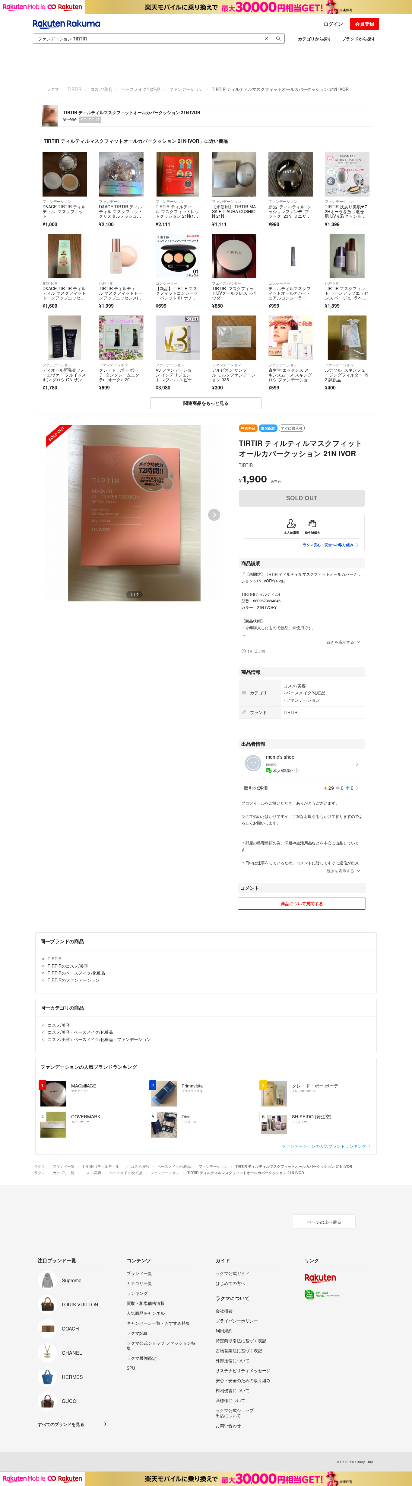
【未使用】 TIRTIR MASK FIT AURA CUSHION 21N (234, 211)
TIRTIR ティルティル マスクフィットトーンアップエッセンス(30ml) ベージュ (121, 295)
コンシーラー (166, 283)
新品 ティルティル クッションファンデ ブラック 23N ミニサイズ (289, 213)
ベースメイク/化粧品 (140, 89)
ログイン (333, 23)
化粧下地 (50, 283)
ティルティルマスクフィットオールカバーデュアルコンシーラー (289, 293)
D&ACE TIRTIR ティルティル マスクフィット (64, 211)
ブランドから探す (359, 39)
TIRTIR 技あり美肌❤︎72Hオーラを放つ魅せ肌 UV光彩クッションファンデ (346, 213)
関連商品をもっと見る (206, 403)
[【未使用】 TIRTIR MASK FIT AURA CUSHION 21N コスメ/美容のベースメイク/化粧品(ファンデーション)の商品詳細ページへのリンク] (234, 174)
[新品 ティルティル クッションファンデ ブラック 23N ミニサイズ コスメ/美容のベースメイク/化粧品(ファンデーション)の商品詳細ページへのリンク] (290, 174)
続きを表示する (340, 642)
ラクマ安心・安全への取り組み (328, 544)
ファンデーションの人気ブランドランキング (324, 1146)
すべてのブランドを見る (61, 1424)
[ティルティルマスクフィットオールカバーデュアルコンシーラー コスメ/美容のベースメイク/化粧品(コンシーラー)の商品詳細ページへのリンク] (290, 256)
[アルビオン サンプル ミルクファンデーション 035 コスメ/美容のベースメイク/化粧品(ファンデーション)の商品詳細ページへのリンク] (234, 337)
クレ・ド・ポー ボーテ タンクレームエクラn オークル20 (119, 374)
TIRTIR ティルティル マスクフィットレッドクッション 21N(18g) (177, 213)
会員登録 (364, 23)
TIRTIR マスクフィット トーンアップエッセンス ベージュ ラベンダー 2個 (346, 295)
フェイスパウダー (226, 283)
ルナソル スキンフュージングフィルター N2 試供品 (346, 374)
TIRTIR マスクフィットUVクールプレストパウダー (234, 293)
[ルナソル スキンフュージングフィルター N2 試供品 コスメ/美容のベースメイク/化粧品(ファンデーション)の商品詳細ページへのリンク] (347, 337)
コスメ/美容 (101, 89)
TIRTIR (74, 89)
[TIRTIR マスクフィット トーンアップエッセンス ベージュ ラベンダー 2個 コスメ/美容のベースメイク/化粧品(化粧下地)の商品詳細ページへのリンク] (347, 256)
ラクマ (52, 89)
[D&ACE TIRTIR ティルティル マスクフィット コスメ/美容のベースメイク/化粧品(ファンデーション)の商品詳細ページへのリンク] (65, 174)
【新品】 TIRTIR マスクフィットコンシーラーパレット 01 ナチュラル (177, 295)
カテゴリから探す (315, 39)
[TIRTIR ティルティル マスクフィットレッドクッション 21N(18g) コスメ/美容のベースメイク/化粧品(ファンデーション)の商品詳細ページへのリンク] (178, 174)
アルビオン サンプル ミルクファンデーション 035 (233, 374)
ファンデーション (186, 89)
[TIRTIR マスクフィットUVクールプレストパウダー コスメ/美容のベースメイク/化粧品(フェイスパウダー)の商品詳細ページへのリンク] (234, 256)
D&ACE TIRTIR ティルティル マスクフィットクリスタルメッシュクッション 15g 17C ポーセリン (121, 215)
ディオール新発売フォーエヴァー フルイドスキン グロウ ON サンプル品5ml (64, 377)
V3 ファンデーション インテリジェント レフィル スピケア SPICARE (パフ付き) (178, 377)
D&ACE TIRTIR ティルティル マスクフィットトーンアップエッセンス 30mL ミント (64, 295)
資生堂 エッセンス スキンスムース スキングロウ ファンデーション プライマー (290, 377)
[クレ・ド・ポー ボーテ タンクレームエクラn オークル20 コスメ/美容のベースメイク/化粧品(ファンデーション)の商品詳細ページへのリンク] (121, 337)
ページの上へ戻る (324, 1222)
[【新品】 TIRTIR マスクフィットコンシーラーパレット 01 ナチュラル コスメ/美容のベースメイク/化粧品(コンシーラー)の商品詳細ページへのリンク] (178, 256)
